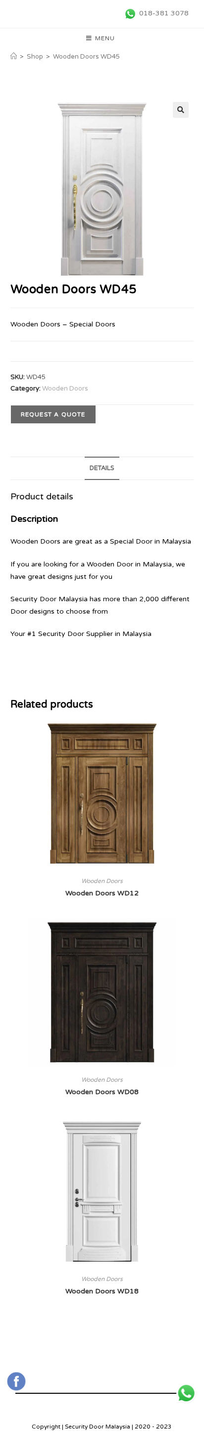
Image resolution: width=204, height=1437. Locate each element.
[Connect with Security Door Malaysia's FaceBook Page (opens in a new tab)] (16, 1381)
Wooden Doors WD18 (102, 1291)
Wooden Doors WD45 (86, 57)
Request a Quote (53, 414)
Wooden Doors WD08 (102, 1092)
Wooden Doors (65, 389)
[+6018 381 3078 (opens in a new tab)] (186, 1393)
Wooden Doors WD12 (102, 893)
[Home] (13, 57)
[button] (181, 110)
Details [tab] (102, 468)
